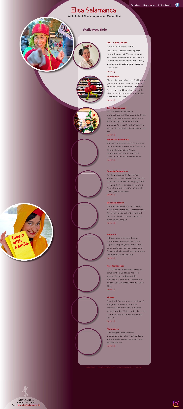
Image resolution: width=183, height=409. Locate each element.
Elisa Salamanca (85, 12)
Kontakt (139, 367)
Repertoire (149, 5)
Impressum (90, 367)
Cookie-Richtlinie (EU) (125, 367)
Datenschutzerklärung (106, 367)
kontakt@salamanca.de (29, 405)
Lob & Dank (164, 5)
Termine (135, 5)
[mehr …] (111, 71)
